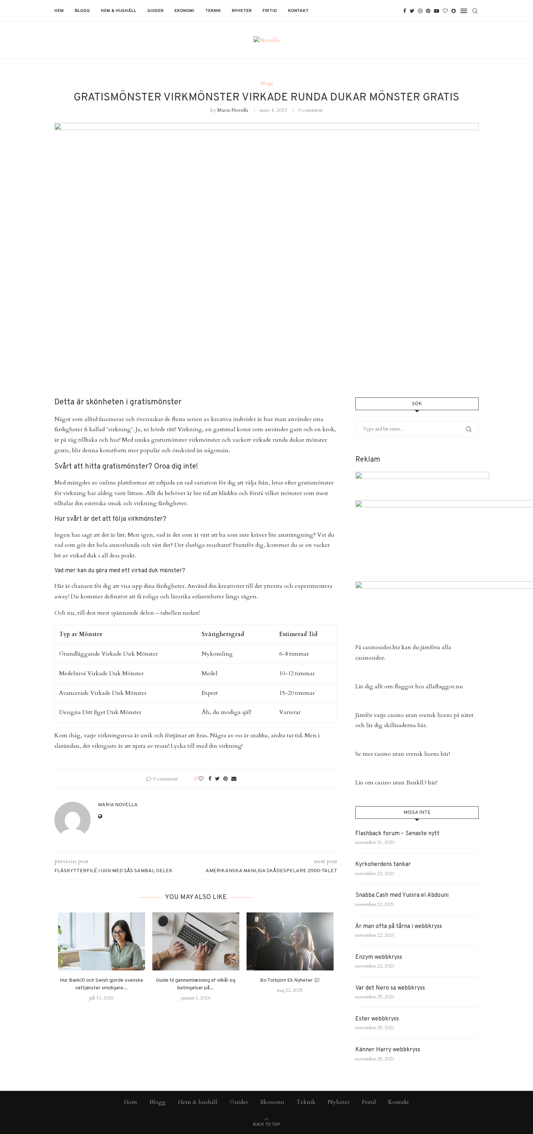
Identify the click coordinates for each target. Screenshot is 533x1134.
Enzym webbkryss (378, 957)
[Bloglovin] (445, 10)
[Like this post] (200, 778)
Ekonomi (184, 11)
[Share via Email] (233, 778)
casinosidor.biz (381, 647)
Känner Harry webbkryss (387, 1049)
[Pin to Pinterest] (225, 778)
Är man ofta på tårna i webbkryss (398, 926)
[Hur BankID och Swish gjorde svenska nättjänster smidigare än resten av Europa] (101, 941)
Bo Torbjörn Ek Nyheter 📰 (290, 980)
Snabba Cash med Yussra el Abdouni (402, 895)
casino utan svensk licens (420, 715)
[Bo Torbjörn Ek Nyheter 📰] (290, 941)
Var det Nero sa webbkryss (390, 988)
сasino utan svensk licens (407, 754)
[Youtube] (436, 10)
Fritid (270, 11)
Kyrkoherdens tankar (383, 864)
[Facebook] (404, 10)
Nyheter (242, 11)
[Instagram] (420, 10)
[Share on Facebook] (209, 778)
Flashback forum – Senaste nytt (397, 833)
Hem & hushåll (118, 11)
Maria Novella (232, 110)
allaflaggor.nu (444, 686)
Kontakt (298, 11)
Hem (59, 11)
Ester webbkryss (377, 1019)
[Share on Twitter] (217, 778)
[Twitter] (412, 10)
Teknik (213, 11)
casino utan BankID (400, 783)
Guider (155, 11)
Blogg (82, 11)
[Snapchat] (453, 10)
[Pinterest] (428, 10)
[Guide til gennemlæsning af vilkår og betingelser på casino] (195, 941)
